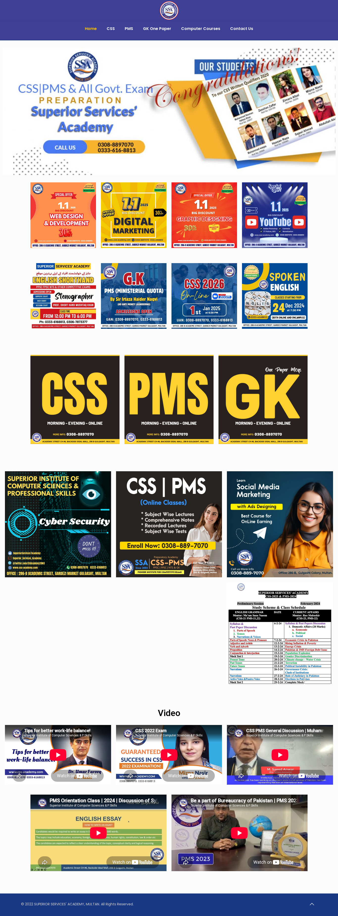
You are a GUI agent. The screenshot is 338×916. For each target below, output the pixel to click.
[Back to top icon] (312, 904)
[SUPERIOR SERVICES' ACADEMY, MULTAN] (169, 10)
